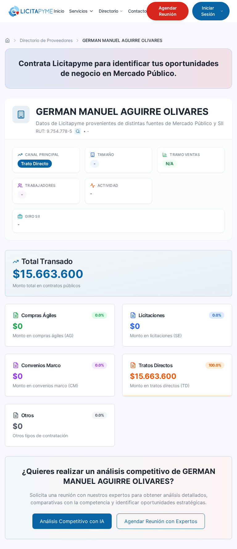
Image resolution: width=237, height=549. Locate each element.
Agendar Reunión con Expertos (160, 521)
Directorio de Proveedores (46, 40)
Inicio (59, 11)
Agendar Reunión (168, 11)
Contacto (137, 11)
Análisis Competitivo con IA (72, 521)
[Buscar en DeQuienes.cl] (78, 131)
